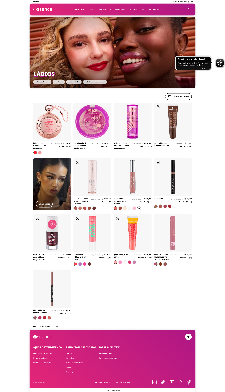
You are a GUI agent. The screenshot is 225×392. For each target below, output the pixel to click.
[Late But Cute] (35, 152)
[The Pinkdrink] (165, 206)
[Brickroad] (160, 206)
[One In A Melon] (75, 264)
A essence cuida (137, 9)
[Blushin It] (80, 208)
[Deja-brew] (94, 208)
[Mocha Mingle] (120, 208)
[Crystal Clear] (129, 208)
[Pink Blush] (40, 318)
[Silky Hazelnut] (35, 318)
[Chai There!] (89, 208)
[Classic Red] (44, 318)
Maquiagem (79, 9)
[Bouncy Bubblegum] (134, 262)
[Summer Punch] (134, 208)
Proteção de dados (122, 382)
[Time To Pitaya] (85, 264)
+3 (139, 208)
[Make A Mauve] (165, 264)
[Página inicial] (42, 9)
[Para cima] (188, 337)
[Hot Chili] (170, 206)
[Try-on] (158, 107)
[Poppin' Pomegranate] (129, 262)
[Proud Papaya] (115, 262)
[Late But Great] (40, 152)
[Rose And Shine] (85, 208)
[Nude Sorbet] (115, 208)
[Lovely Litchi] (125, 262)
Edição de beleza (155, 9)
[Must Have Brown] (160, 264)
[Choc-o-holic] (156, 206)
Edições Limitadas (118, 9)
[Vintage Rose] (49, 318)
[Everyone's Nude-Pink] (156, 264)
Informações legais (102, 382)
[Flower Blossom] (125, 208)
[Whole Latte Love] (75, 208)
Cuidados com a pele (97, 9)
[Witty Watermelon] (120, 262)
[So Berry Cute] (80, 264)
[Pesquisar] (189, 9)
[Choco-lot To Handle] (89, 264)
